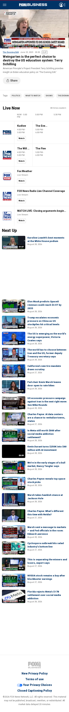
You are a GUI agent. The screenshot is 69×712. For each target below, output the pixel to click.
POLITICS (16, 96)
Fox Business (33, 4)
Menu (4, 5)
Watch (22, 138)
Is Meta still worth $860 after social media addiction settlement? (44, 434)
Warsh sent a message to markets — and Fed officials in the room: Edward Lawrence (46, 530)
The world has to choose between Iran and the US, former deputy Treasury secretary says (46, 353)
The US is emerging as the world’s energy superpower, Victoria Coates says (46, 337)
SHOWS (49, 96)
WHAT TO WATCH (32, 96)
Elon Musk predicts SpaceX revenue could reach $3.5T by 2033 (44, 305)
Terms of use (34, 679)
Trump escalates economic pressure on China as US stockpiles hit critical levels (43, 321)
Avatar (61, 5)
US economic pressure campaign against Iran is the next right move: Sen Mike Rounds (47, 401)
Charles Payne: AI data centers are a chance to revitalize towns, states (46, 417)
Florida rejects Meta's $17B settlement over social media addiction (44, 595)
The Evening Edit (11, 52)
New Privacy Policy (35, 673)
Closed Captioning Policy (34, 690)
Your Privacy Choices (37, 685)
